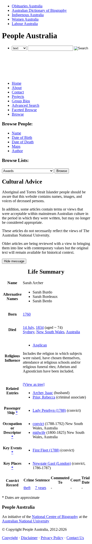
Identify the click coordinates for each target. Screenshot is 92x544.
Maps (16, 146)
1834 (40, 327)
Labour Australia (25, 24)
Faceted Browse (24, 110)
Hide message (14, 261)
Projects (18, 96)
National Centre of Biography (55, 517)
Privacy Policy (52, 538)
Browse (18, 114)
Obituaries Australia (27, 6)
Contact (18, 92)
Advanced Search (25, 105)
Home (16, 83)
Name (16, 133)
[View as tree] (33, 384)
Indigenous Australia (28, 15)
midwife (39, 432)
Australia (73, 332)
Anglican (40, 345)
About (17, 88)
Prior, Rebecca (44, 397)
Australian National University (25, 521)
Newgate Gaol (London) (52, 463)
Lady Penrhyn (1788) (49, 410)
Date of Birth (22, 137)
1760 (27, 314)
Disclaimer (29, 538)
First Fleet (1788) (46, 450)
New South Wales (50, 332)
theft (27, 488)
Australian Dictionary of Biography (39, 10)
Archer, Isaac (43, 393)
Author (17, 151)
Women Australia (25, 19)
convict (38, 424)
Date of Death (23, 142)
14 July (28, 327)
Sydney (28, 332)
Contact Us (75, 538)
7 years (40, 488)
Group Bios (21, 101)
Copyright (10, 538)
